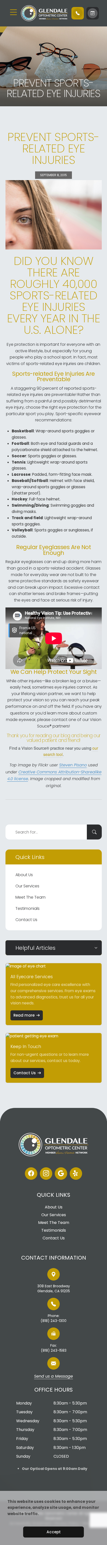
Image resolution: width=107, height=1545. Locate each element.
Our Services (27, 886)
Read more (24, 1015)
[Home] (43, 13)
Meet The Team (30, 897)
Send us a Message (53, 1376)
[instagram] (46, 1173)
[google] (61, 1173)
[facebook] (31, 1173)
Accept (54, 1532)
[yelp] (76, 1173)
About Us (24, 875)
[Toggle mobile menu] (13, 12)
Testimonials (27, 908)
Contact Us (26, 920)
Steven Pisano (73, 765)
